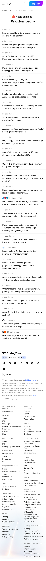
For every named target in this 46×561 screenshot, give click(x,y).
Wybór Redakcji (8, 522)
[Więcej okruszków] (11, 10)
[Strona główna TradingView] (9, 3)
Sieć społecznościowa (10, 496)
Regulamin (6, 507)
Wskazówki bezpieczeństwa (30, 513)
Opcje (4, 474)
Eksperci (5, 532)
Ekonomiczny (7, 454)
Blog (25, 465)
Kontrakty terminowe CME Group (32, 442)
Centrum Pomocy (30, 468)
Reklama (27, 546)
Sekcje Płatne (7, 537)
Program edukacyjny (32, 556)
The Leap (27, 434)
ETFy (4, 421)
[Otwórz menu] (3, 3)
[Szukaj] (24, 3)
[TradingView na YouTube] (15, 363)
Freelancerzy (7, 534)
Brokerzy (27, 429)
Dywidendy (6, 459)
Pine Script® (7, 479)
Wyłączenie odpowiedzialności (31, 498)
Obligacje (6, 424)
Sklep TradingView (31, 480)
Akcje (4, 418)
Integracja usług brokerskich (30, 550)
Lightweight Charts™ (32, 534)
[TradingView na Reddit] (4, 368)
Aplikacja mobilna (9, 486)
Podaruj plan (29, 419)
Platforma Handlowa (32, 539)
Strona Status (29, 521)
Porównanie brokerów (32, 431)
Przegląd (27, 426)
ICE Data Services (31, 380)
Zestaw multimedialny (32, 473)
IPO (3, 462)
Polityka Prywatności (32, 502)
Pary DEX (6, 431)
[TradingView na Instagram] (21, 363)
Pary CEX (6, 429)
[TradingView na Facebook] (9, 363)
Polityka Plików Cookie (32, 505)
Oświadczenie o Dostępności (30, 508)
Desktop (5, 489)
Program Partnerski (31, 554)
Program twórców (9, 504)
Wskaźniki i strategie (10, 529)
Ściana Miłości (7, 499)
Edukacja (5, 519)
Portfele (5, 469)
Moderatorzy (7, 509)
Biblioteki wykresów (31, 531)
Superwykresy (7, 411)
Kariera (26, 470)
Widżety (27, 529)
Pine (4, 434)
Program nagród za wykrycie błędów (31, 518)
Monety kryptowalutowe (11, 426)
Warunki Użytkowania (32, 495)
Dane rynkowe (29, 416)
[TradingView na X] (4, 363)
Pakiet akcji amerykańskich (30, 452)
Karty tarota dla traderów (33, 483)
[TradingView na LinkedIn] (26, 363)
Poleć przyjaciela (8, 502)
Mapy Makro (7, 477)
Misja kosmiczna (30, 463)
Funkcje (27, 411)
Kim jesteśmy (29, 460)
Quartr (34, 395)
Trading (5, 517)
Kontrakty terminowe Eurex (32, 447)
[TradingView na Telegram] (32, 363)
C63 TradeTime (30, 486)
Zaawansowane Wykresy (33, 536)
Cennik (26, 414)
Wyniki (4, 456)
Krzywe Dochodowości (11, 471)
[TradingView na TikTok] (38, 363)
